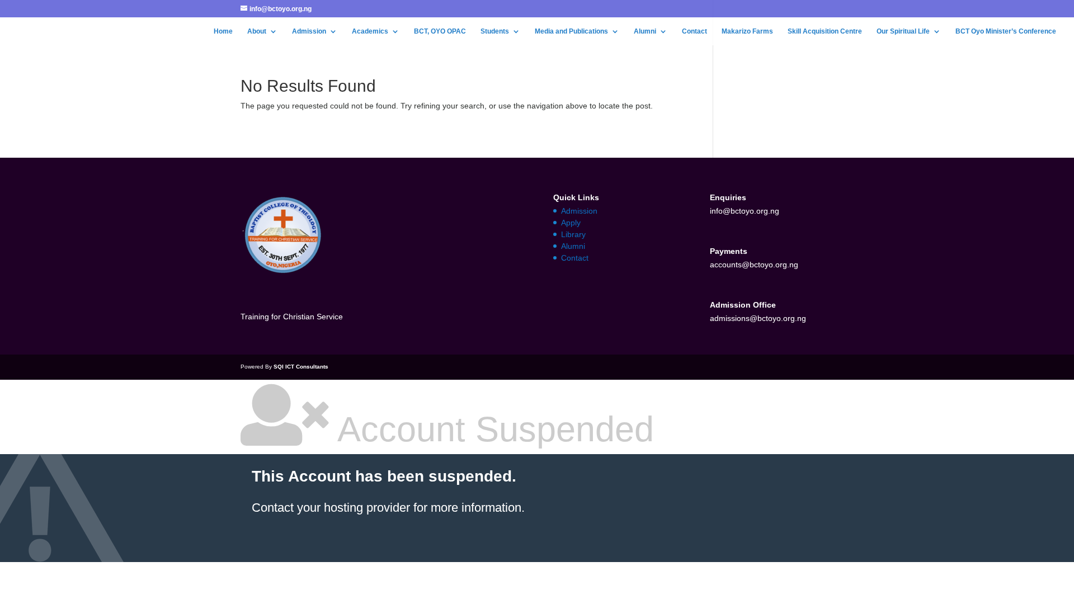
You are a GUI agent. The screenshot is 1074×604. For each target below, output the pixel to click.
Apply (571, 222)
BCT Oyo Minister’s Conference (1005, 31)
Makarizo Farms (747, 31)
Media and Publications (571, 31)
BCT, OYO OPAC (440, 31)
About (256, 31)
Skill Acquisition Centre (825, 31)
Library (573, 234)
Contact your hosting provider (331, 508)
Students (495, 31)
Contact (694, 31)
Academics (370, 31)
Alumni (645, 31)
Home (223, 31)
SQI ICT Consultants (301, 367)
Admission (309, 31)
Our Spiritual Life (903, 31)
